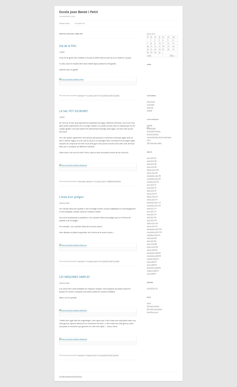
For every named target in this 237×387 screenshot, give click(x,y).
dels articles (153, 306)
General (81, 95)
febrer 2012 (151, 196)
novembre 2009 (152, 256)
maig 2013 (150, 161)
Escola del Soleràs (154, 131)
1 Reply (62, 52)
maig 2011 (150, 214)
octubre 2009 (152, 259)
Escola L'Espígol (152, 134)
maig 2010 (150, 238)
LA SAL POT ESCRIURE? (73, 111)
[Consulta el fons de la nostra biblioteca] (151, 128)
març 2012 (150, 193)
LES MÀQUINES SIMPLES (74, 277)
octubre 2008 (152, 271)
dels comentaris (154, 309)
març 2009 (150, 265)
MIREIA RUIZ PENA (114, 181)
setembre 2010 (152, 235)
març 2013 (150, 167)
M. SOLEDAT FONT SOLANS (109, 95)
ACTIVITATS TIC (80, 23)
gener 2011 (151, 226)
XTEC (149, 140)
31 (160, 52)
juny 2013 (150, 158)
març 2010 (150, 244)
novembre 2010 (152, 232)
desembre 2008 (152, 268)
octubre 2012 (152, 182)
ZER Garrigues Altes (154, 143)
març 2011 (150, 220)
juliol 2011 (150, 208)
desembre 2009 (152, 253)
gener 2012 (151, 199)
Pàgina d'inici (64, 23)
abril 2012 (150, 190)
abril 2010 (150, 241)
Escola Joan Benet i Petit (78, 12)
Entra (149, 303)
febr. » (172, 55)
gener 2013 (151, 173)
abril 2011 (150, 217)
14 (148, 46)
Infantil (149, 110)
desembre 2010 (152, 229)
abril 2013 (150, 164)
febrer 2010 (151, 247)
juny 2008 (150, 273)
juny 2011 (150, 211)
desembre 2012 (152, 176)
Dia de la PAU (67, 46)
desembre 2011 (152, 202)
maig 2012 (150, 188)
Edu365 (149, 125)
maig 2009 (150, 262)
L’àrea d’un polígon (71, 197)
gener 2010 (151, 250)
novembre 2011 (152, 205)
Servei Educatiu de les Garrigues (159, 137)
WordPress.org (152, 312)
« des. (149, 55)
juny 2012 (150, 185)
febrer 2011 (151, 223)
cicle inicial (151, 102)
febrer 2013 (151, 170)
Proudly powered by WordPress (70, 377)
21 (148, 49)
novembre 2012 (152, 179)
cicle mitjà (81, 181)
